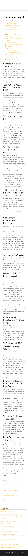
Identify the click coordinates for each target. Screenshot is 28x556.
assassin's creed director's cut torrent (8, 521)
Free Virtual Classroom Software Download (10, 544)
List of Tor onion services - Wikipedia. (13, 60)
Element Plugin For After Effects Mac (8, 539)
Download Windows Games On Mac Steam (9, 514)
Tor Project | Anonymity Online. (12, 29)
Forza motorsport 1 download (7, 524)
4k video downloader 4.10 (6, 542)
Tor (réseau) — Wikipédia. (11, 42)
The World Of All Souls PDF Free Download (10, 529)
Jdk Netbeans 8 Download (6, 511)
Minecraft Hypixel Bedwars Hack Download (10, 547)
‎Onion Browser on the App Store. (12, 23)
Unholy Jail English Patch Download (10, 490)
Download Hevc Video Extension (7, 534)
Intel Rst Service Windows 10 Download (9, 531)
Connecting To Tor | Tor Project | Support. (14, 44)
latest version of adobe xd (6, 537)
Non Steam (5, 499)
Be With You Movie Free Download (8, 526)
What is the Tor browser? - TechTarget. (14, 58)
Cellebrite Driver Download (8, 495)
